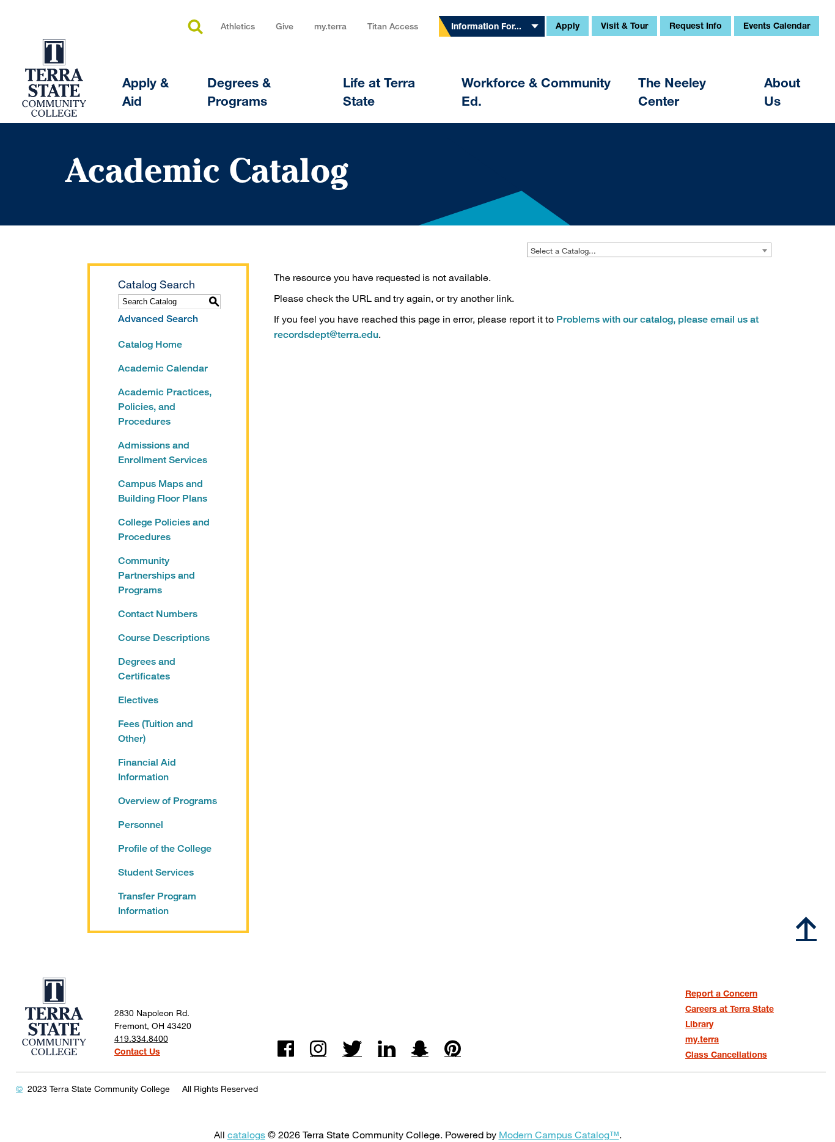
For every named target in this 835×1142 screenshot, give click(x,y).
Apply (567, 25)
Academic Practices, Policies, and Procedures (165, 406)
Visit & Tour (624, 25)
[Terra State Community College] (54, 70)
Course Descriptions (164, 637)
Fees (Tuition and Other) (155, 731)
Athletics (238, 26)
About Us (782, 92)
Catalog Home (150, 344)
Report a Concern (721, 993)
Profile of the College (165, 848)
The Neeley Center (672, 92)
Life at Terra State (379, 92)
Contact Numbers (157, 614)
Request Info (695, 25)
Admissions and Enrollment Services (162, 452)
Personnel (140, 824)
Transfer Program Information (157, 903)
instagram (318, 1049)
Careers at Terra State (729, 1008)
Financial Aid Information (147, 769)
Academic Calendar (163, 368)
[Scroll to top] (806, 928)
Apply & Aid (145, 92)
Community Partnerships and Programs (156, 575)
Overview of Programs (167, 801)
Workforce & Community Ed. (536, 92)
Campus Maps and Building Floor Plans (162, 491)
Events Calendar (776, 25)
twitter (352, 1049)
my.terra (330, 26)
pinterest (452, 1049)
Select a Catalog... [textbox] (563, 250)
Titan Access (392, 26)
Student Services (156, 872)
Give (284, 26)
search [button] (195, 27)
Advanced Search (158, 318)
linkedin (386, 1049)
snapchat (420, 1049)
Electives (138, 700)
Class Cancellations (726, 1054)
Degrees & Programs (239, 92)
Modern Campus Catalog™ (559, 1134)
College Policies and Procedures (164, 529)
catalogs (246, 1134)
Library (699, 1024)
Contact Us (137, 1051)
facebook (286, 1049)
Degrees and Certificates (146, 669)
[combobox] (649, 250)
